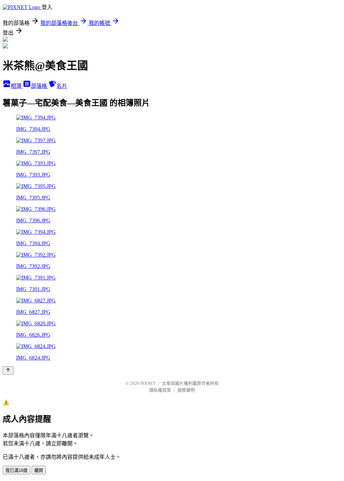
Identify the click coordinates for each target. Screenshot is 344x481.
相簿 (17, 86)
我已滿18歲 (16, 470)
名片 (61, 86)
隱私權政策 (160, 390)
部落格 (39, 86)
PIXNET (148, 383)
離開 (38, 470)
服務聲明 (186, 390)
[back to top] (8, 370)
